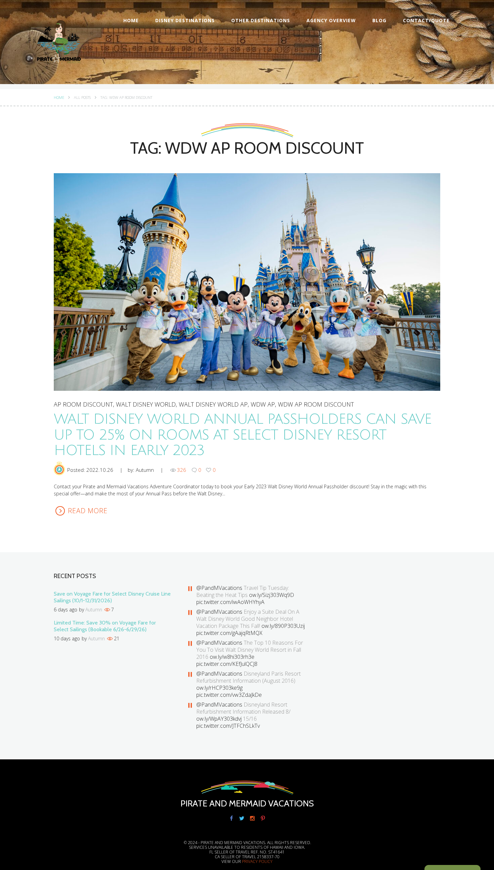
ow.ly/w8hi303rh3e (232, 656)
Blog (379, 20)
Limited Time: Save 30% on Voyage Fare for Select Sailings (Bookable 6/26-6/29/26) (105, 626)
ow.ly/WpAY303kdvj (219, 718)
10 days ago (67, 638)
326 (181, 469)
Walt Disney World (146, 404)
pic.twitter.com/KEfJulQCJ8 (226, 664)
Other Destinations (260, 20)
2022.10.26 (99, 469)
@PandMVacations (219, 588)
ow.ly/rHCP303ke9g (219, 687)
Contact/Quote (426, 20)
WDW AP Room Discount (316, 404)
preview (246, 281)
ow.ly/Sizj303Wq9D (271, 595)
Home (131, 20)
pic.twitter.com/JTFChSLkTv (228, 725)
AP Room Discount (83, 404)
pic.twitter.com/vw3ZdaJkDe (229, 694)
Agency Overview (331, 20)
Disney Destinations (185, 20)
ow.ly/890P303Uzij (283, 626)
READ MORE (88, 510)
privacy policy (257, 861)
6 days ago (65, 609)
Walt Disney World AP (213, 404)
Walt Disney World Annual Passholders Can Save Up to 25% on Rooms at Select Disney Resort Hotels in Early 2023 (242, 435)
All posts (82, 97)
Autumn (145, 469)
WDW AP (263, 404)
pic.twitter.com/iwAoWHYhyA (230, 602)
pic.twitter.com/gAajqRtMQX (229, 633)
